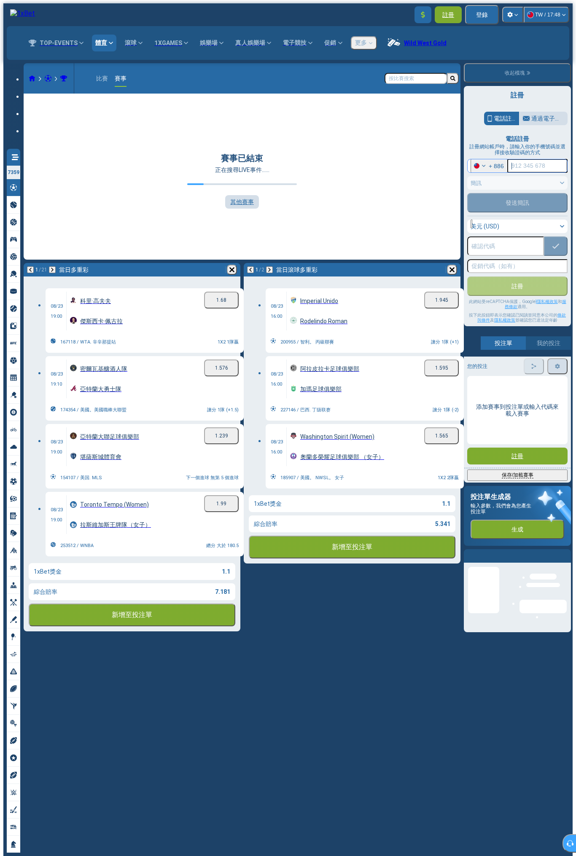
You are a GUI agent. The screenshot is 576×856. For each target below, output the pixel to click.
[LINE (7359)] (32, 78)
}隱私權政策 (547, 301)
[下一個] (52, 269)
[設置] (512, 15)
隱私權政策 (504, 320)
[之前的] (30, 269)
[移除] (232, 270)
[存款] (423, 14)
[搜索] (453, 78)
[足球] (48, 78)
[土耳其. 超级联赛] (64, 78)
